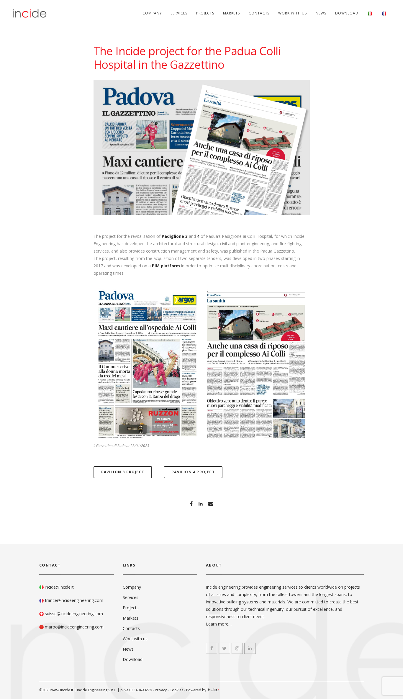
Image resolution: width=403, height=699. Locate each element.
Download (346, 13)
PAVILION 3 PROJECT (123, 471)
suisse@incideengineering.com (74, 613)
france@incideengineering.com (74, 600)
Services (179, 13)
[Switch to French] (384, 13)
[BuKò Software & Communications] (213, 690)
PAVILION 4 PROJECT (193, 471)
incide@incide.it (59, 587)
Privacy (161, 690)
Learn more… (219, 624)
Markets (231, 13)
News (321, 13)
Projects (205, 13)
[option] (147, 364)
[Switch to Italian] (370, 13)
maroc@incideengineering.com (74, 627)
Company (152, 13)
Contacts (259, 13)
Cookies (176, 690)
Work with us (292, 13)
